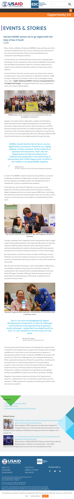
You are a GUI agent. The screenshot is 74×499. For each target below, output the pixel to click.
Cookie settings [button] (35, 496)
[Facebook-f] (50, 471)
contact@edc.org (10, 484)
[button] (70, 10)
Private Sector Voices (11, 406)
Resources (29, 472)
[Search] (69, 4)
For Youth (29, 467)
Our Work (6, 470)
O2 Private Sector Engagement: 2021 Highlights (20, 408)
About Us (5, 467)
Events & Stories (31, 470)
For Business (7, 472)
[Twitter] (55, 471)
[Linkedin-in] (60, 471)
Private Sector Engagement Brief (15, 403)
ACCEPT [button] (45, 496)
